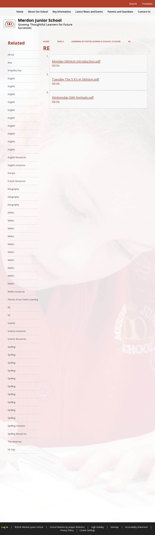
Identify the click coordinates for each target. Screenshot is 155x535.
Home (46, 41)
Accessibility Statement (136, 527)
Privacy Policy (67, 530)
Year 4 (60, 41)
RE (129, 41)
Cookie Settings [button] (87, 530)
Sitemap (114, 527)
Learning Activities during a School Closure (95, 41)
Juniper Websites (76, 527)
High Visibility (97, 527)
